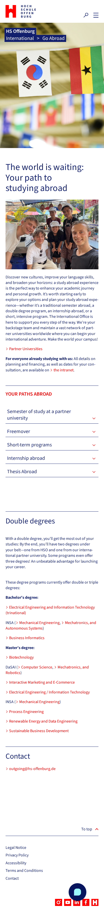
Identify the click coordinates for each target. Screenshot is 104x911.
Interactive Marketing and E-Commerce (42, 682)
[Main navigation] (95, 15)
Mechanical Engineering (39, 623)
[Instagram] (58, 902)
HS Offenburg (20, 31)
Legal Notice (16, 847)
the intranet (63, 370)
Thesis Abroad (22, 471)
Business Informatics (26, 638)
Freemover (18, 431)
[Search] (85, 15)
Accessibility (16, 863)
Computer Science (36, 667)
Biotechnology (21, 657)
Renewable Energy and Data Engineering (43, 721)
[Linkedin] (76, 902)
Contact (12, 878)
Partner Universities (25, 349)
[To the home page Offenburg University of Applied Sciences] (27, 11)
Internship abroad (26, 458)
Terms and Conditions (24, 870)
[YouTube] (67, 902)
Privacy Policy (17, 855)
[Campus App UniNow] (94, 902)
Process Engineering (26, 711)
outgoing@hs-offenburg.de (32, 769)
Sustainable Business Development (39, 731)
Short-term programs (29, 444)
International (20, 38)
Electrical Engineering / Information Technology (49, 692)
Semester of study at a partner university (39, 415)
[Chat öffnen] (77, 892)
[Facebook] (85, 902)
